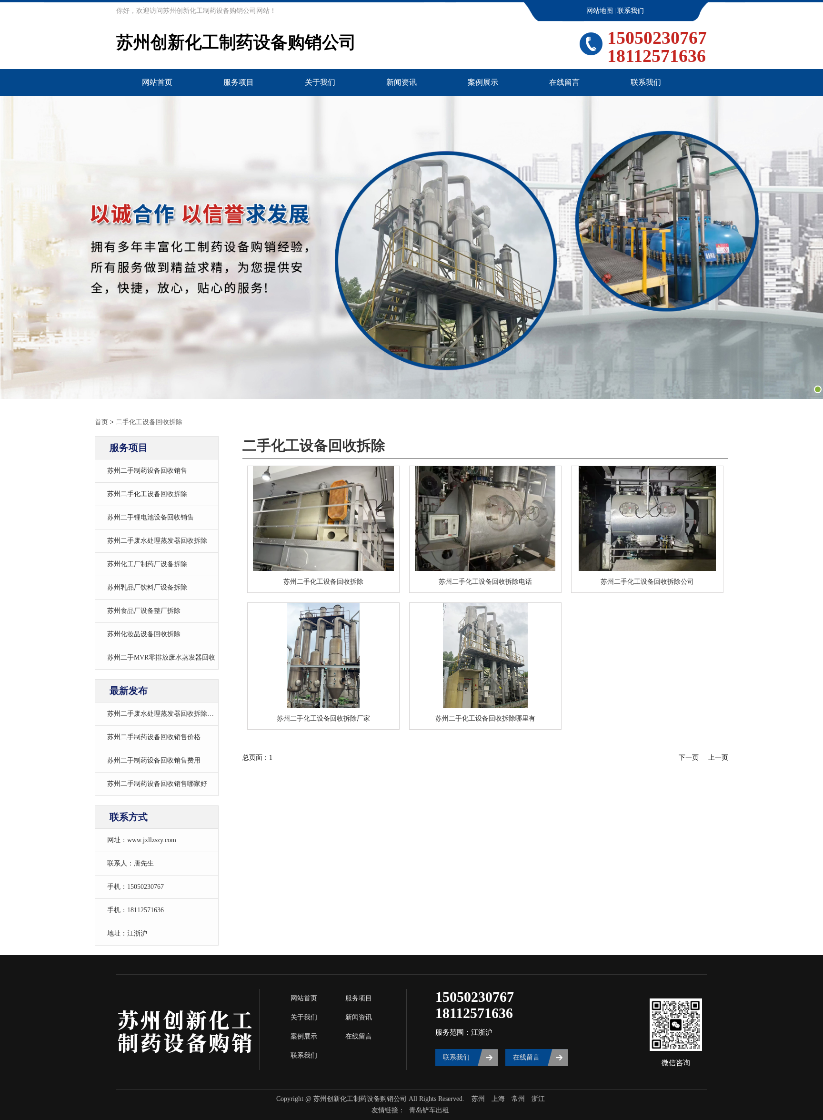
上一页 (718, 757)
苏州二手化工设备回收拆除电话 (485, 581)
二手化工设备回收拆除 (149, 422)
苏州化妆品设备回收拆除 (144, 634)
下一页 (689, 757)
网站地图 (599, 10)
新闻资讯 (401, 82)
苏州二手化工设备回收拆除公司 (647, 581)
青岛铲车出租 (429, 1110)
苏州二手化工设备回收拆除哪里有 (485, 718)
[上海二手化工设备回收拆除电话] (323, 655)
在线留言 (564, 82)
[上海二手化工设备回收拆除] (323, 518)
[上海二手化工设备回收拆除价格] (485, 518)
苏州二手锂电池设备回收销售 (150, 517)
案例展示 (483, 82)
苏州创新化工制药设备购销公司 (236, 42)
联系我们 (630, 10)
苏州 (478, 1098)
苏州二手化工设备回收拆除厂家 (323, 718)
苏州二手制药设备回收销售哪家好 (157, 783)
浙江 (538, 1098)
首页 (101, 422)
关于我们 (320, 82)
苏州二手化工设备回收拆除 (147, 494)
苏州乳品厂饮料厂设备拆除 (147, 587)
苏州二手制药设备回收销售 (147, 470)
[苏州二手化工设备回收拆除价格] (485, 655)
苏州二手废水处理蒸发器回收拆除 (157, 540)
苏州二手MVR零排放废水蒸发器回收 (161, 657)
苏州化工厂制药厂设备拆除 (147, 564)
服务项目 (238, 82)
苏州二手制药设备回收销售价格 (154, 737)
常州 (518, 1098)
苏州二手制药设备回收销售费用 (154, 760)
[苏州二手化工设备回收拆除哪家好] (647, 518)
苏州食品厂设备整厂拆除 (144, 610)
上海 (498, 1098)
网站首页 (157, 82)
